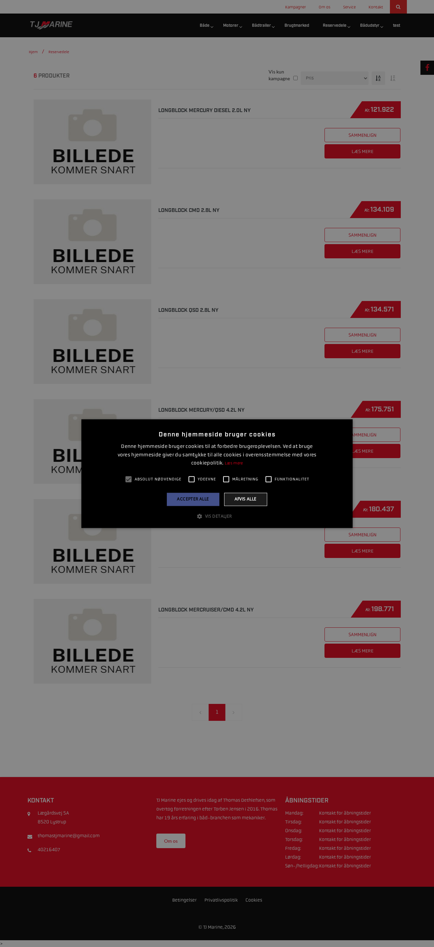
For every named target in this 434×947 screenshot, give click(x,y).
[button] (217, 516)
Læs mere (234, 463)
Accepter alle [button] (193, 499)
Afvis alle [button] (246, 499)
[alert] (217, 473)
